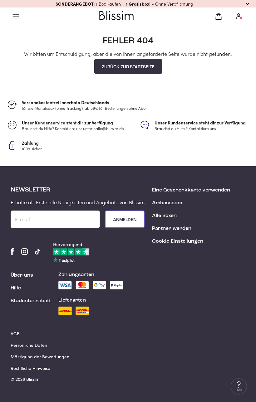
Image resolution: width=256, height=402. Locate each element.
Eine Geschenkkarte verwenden (191, 190)
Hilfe (16, 288)
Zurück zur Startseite (128, 67)
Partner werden (171, 228)
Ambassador (168, 203)
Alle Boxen (164, 215)
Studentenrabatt (31, 300)
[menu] (15, 16)
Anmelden (124, 220)
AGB (15, 334)
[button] (128, 3)
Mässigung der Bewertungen (40, 357)
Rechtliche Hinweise (30, 368)
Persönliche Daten (29, 345)
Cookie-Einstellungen (177, 241)
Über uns (22, 275)
